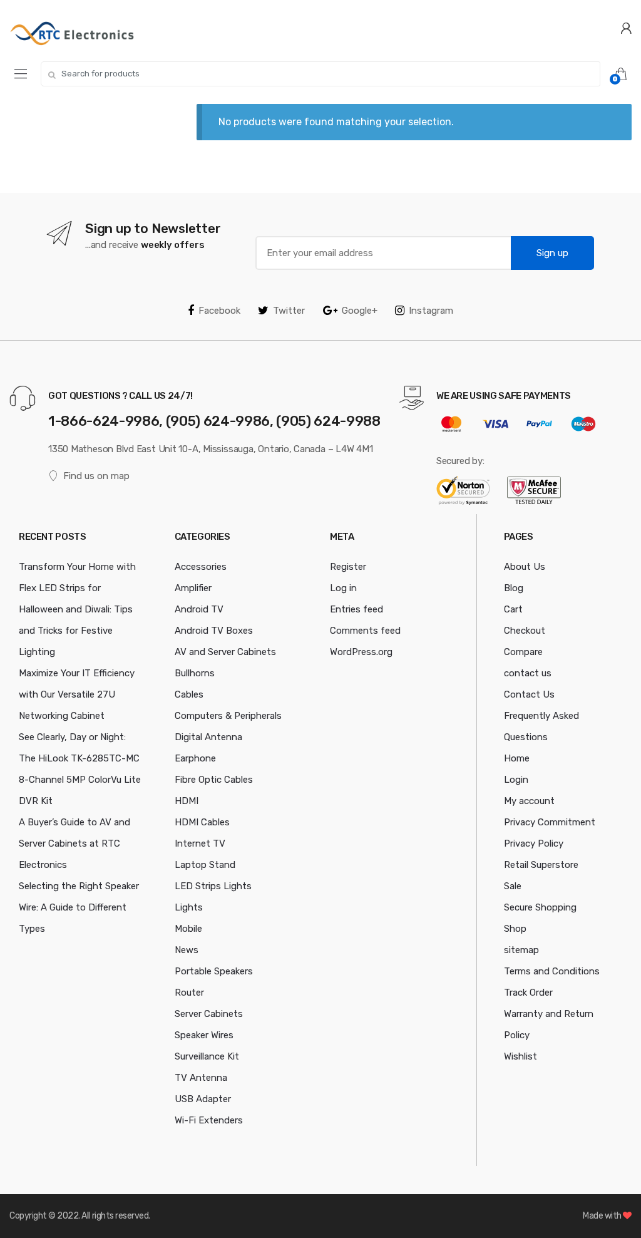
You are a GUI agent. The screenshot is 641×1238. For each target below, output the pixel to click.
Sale (512, 886)
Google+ (359, 310)
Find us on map (96, 476)
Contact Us (529, 694)
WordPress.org (361, 652)
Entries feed (356, 609)
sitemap (521, 950)
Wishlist (520, 1056)
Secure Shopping (540, 907)
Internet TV (200, 843)
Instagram (431, 310)
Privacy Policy (533, 843)
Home (517, 758)
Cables (189, 694)
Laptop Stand (205, 864)
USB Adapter (203, 1099)
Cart (513, 609)
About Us (524, 566)
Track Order (528, 992)
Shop (515, 928)
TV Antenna (201, 1077)
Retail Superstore (541, 864)
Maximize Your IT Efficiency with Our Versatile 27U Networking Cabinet (77, 694)
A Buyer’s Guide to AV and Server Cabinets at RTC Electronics (74, 843)
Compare (523, 652)
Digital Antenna (208, 737)
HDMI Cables (202, 822)
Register (348, 566)
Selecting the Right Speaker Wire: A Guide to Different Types (79, 907)
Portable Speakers (214, 971)
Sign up (552, 253)
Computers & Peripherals (228, 715)
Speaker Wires (204, 1035)
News (186, 950)
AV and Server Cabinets (225, 652)
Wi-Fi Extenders (209, 1120)
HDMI (186, 801)
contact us (527, 673)
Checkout (524, 630)
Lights (189, 907)
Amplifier (193, 588)
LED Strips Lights (213, 886)
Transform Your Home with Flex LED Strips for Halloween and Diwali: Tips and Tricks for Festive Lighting (77, 609)
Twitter (289, 310)
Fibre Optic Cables (214, 779)
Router (189, 992)
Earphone (195, 758)
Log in (343, 588)
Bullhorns (195, 673)
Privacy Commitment (549, 822)
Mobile (188, 928)
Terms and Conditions (552, 971)
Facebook (219, 310)
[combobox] (320, 73)
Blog (513, 588)
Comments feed (365, 630)
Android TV (199, 609)
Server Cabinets (209, 1013)
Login (516, 779)
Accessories (201, 566)
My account (529, 801)
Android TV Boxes (214, 630)
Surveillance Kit (207, 1056)
